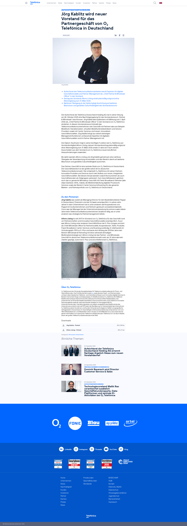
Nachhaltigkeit (69, 3)
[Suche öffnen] (155, 3)
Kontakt (111, 484)
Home (63, 478)
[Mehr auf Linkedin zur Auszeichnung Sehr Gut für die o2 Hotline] (91, 464)
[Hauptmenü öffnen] (26, 3)
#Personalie (72, 334)
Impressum (113, 502)
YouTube (113, 449)
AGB (110, 481)
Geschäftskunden (90, 481)
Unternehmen (51, 3)
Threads (98, 449)
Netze (60, 3)
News (114, 3)
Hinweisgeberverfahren (118, 493)
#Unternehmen (80, 334)
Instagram (83, 449)
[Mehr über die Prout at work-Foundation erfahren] (125, 464)
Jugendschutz (114, 496)
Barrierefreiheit (114, 499)
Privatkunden (88, 478)
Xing (126, 449)
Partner (94, 3)
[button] (115, 35)
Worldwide (87, 484)
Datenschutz (113, 490)
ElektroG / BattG (115, 487)
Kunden (78, 3)
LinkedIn (68, 449)
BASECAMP (113, 478)
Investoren (86, 3)
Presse (108, 3)
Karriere (101, 3)
